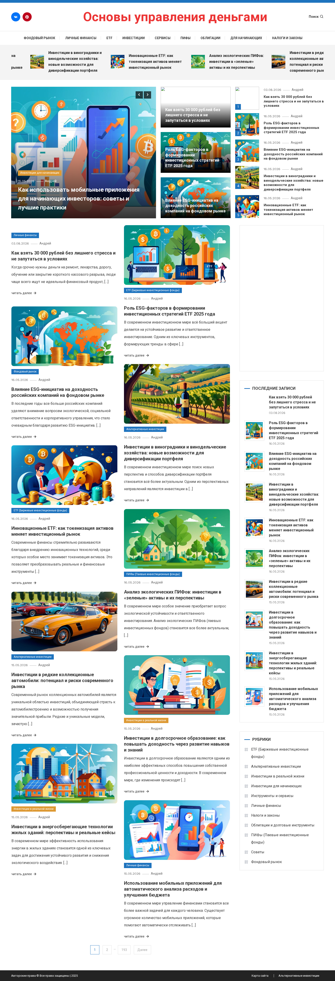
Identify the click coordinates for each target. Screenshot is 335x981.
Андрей (51, 181)
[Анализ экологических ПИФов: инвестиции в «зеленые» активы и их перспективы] (254, 558)
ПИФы (185, 38)
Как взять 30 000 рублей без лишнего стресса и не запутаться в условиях (192, 115)
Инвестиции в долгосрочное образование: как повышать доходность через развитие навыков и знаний (176, 744)
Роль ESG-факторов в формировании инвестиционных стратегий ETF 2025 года (291, 127)
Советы (257, 852)
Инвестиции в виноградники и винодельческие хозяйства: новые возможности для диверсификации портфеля (47, 62)
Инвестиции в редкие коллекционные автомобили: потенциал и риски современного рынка (288, 62)
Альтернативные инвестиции (145, 429)
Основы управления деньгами (175, 16)
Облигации (210, 38)
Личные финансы (80, 38)
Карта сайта (260, 975)
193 (124, 950)
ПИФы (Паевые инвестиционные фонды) (153, 574)
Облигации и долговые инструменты (282, 825)
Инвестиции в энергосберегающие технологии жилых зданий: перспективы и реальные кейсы (293, 663)
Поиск (314, 16)
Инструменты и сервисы (272, 796)
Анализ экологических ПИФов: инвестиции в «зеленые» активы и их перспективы (209, 62)
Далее (142, 950)
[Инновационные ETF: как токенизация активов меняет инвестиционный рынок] (254, 528)
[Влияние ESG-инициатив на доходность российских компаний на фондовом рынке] (254, 461)
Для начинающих (246, 38)
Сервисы (162, 38)
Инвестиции (133, 38)
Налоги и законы (287, 38)
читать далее (22, 293)
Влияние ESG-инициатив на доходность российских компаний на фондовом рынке (195, 205)
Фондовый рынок (39, 38)
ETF (109, 38)
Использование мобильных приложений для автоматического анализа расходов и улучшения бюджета (173, 889)
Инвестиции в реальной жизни (146, 720)
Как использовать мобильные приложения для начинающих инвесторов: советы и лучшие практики (79, 198)
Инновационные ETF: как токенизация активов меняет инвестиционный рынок (128, 62)
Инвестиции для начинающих (39, 172)
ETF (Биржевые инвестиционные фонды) (153, 290)
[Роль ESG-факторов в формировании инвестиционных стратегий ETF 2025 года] (254, 430)
